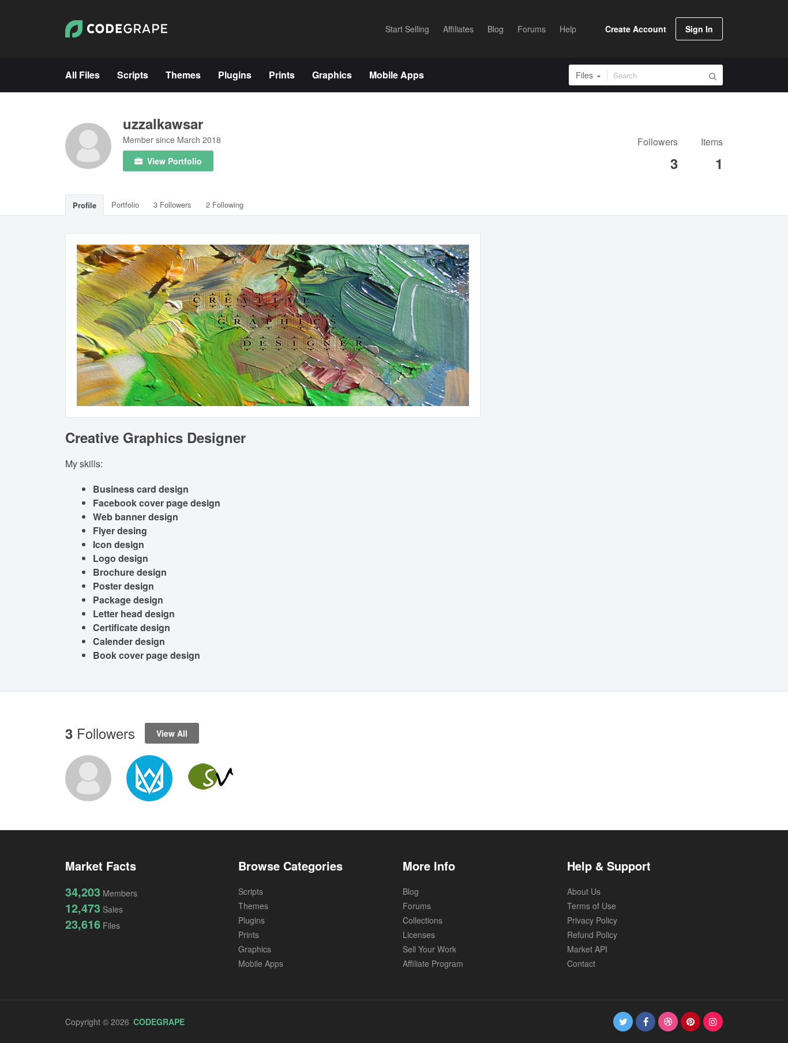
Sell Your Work (429, 949)
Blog (411, 891)
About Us (584, 891)
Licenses (419, 934)
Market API (587, 949)
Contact (581, 963)
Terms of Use (591, 905)
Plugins (251, 920)
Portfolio (125, 204)
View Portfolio (173, 161)
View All (171, 733)
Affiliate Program (433, 963)
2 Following (224, 204)
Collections (422, 920)
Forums (417, 905)
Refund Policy (592, 934)
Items (712, 142)
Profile (84, 205)
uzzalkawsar (163, 123)
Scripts (250, 891)
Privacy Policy (592, 920)
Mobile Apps (260, 963)
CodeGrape (159, 1021)
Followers (657, 142)
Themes (253, 905)
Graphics (254, 949)
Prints (248, 934)
